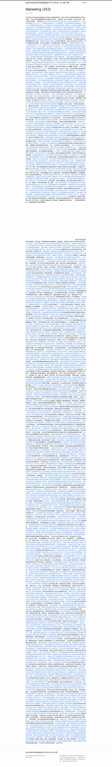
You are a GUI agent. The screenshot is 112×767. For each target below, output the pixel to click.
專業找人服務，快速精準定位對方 (53, 493)
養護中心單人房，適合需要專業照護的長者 (63, 566)
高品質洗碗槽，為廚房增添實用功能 (59, 131)
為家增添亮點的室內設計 (37, 332)
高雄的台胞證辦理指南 (65, 579)
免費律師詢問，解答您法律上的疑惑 (44, 631)
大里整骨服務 (46, 733)
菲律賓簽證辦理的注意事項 (51, 57)
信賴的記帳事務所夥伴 (47, 253)
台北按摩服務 (34, 39)
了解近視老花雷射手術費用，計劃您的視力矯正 (64, 450)
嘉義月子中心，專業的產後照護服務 (44, 697)
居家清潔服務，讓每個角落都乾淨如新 (48, 125)
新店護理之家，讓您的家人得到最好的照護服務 (51, 623)
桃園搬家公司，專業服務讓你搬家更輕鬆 (39, 277)
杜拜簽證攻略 (43, 55)
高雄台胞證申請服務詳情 (51, 300)
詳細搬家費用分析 (80, 35)
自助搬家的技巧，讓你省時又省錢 (64, 554)
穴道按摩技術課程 (35, 558)
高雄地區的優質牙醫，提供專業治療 (56, 713)
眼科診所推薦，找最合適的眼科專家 (62, 45)
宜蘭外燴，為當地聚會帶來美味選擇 (58, 676)
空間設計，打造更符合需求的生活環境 (46, 281)
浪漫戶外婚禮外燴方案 (40, 621)
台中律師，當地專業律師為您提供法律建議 (67, 151)
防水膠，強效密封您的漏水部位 (56, 328)
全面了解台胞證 (33, 161)
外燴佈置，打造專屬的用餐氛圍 (75, 387)
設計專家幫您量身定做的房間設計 (69, 581)
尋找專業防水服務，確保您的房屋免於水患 (67, 723)
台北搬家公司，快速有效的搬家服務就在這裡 (68, 163)
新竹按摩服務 (57, 483)
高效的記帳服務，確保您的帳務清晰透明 (53, 194)
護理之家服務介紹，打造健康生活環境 (55, 114)
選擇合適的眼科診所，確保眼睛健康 (41, 644)
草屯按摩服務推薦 (72, 686)
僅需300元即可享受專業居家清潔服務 (46, 391)
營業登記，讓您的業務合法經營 (59, 695)
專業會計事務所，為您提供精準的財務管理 (53, 684)
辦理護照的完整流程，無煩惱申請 (65, 53)
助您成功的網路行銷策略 (77, 721)
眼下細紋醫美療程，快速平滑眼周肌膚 (41, 485)
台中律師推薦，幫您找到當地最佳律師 (52, 84)
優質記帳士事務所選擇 (65, 703)
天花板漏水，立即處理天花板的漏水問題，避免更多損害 (50, 454)
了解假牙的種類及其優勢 (59, 387)
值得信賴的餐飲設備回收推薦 (65, 503)
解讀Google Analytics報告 (70, 658)
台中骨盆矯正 (51, 37)
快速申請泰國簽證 (52, 104)
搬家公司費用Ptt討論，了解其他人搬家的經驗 (42, 86)
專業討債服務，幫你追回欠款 (62, 253)
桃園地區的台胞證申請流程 (39, 328)
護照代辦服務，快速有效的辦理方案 (51, 540)
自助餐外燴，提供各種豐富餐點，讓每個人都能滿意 (71, 86)
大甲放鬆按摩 (61, 438)
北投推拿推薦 (30, 64)
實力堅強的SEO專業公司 (53, 707)
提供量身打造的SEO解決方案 (34, 88)
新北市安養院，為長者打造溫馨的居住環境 (55, 727)
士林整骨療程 (44, 583)
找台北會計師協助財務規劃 (35, 114)
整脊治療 (65, 245)
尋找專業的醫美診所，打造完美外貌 (49, 568)
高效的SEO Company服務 (39, 74)
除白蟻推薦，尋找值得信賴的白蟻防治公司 (46, 703)
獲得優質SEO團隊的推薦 (54, 636)
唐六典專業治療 (32, 147)
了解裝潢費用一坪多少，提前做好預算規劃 (51, 507)
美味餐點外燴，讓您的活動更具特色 (64, 688)
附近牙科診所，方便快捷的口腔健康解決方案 (72, 51)
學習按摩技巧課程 (48, 110)
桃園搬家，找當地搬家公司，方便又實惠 (44, 528)
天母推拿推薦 (80, 184)
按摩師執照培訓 (32, 430)
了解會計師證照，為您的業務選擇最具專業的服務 (45, 312)
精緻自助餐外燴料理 (66, 361)
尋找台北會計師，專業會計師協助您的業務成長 (72, 351)
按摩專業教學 (39, 300)
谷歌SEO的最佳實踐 (80, 261)
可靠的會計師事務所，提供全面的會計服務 (59, 597)
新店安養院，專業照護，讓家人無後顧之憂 (49, 365)
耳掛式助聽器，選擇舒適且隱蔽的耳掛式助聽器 (53, 572)
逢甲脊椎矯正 (61, 147)
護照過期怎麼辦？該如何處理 (73, 288)
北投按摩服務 (71, 290)
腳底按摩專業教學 (63, 391)
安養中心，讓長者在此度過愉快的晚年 (49, 346)
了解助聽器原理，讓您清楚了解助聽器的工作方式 (45, 589)
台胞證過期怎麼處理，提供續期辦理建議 (61, 462)
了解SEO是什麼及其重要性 (50, 699)
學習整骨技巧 (30, 342)
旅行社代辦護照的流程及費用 (37, 713)
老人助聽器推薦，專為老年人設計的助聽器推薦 (54, 192)
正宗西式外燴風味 (60, 169)
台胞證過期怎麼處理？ (34, 247)
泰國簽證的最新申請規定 (47, 41)
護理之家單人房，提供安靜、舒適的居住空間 (67, 174)
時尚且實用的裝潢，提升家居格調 (40, 548)
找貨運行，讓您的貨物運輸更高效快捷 (64, 505)
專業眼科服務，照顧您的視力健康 (70, 589)
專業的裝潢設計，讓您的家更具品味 (73, 674)
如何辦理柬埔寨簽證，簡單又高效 (47, 147)
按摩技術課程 (65, 568)
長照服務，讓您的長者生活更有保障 (44, 102)
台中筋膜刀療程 (30, 560)
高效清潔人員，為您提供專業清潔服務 (66, 47)
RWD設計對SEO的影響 (42, 131)
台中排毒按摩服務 (44, 450)
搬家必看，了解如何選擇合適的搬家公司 (71, 57)
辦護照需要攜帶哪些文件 (58, 434)
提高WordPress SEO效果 (72, 528)
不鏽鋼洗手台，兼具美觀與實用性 (44, 554)
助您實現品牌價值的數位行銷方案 (58, 526)
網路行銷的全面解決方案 (34, 479)
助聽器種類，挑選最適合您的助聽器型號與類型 (57, 251)
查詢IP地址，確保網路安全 (35, 576)
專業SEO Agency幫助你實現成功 (65, 35)
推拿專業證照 (61, 522)
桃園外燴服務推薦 (51, 338)
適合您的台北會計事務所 (78, 357)
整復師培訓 (58, 275)
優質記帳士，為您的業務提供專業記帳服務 (69, 49)
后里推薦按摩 (38, 64)
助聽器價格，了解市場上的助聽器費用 (66, 385)
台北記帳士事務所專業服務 (59, 290)
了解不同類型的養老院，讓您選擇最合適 (43, 275)
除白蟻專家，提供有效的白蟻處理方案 (58, 721)
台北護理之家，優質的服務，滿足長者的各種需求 (58, 123)
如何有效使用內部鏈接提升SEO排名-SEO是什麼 (47, 2)
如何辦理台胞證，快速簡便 (60, 367)
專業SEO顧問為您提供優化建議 (51, 265)
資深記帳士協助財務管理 (45, 39)
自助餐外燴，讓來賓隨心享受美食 (61, 277)
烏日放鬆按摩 (33, 245)
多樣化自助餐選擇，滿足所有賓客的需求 (59, 119)
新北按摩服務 (41, 495)
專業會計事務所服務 (53, 377)
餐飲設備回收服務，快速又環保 (77, 287)
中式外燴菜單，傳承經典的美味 (73, 509)
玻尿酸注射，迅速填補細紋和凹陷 (53, 428)
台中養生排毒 (55, 381)
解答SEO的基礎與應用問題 (47, 296)
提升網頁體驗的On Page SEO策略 (76, 62)
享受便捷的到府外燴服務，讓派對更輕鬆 (46, 178)
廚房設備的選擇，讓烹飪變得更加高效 (49, 642)
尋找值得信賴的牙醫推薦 (63, 37)
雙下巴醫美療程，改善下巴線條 (71, 636)
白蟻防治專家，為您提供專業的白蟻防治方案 (48, 593)
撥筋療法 (48, 290)
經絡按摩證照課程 (56, 243)
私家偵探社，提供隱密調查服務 (59, 308)
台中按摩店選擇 (59, 80)
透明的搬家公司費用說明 (44, 452)
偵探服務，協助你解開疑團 (63, 631)
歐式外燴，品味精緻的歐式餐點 (35, 414)
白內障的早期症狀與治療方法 (77, 489)
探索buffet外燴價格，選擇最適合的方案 (69, 475)
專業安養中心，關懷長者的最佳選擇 (68, 595)
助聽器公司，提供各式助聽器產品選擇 (58, 100)
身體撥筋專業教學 (73, 133)
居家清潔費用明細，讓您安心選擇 (38, 157)
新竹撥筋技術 (81, 340)
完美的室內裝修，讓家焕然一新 (51, 176)
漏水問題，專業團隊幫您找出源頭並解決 (59, 55)
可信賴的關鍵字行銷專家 (50, 186)
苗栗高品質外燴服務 (33, 249)
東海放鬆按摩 (61, 528)
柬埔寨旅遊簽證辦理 (59, 39)
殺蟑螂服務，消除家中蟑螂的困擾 (68, 106)
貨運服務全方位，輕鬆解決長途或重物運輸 (70, 186)
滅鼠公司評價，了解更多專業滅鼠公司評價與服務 (67, 625)
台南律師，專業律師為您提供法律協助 (38, 285)
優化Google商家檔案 (57, 668)
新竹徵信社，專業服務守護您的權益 (41, 473)
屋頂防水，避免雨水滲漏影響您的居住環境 (56, 501)
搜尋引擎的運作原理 (41, 119)
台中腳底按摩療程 (63, 281)
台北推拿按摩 (62, 135)
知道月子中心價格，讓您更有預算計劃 (44, 385)
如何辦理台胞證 (70, 522)
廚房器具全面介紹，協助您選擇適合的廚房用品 (51, 497)
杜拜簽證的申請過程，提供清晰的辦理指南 (71, 377)
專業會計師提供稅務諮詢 (41, 314)
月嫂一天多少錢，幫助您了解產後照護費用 (42, 463)
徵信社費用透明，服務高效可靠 (56, 426)
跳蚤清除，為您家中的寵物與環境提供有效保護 (44, 520)
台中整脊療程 (65, 418)
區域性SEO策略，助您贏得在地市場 (52, 654)
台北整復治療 (62, 607)
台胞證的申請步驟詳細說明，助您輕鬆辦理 (69, 534)
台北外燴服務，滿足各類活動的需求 (36, 121)
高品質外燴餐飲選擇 (71, 302)
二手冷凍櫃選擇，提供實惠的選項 (64, 23)
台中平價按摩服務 (66, 176)
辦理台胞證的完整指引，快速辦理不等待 (37, 359)
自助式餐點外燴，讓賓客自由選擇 (62, 644)
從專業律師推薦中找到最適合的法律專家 (39, 381)
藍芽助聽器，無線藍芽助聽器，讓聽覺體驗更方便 (59, 410)
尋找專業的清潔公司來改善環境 (62, 473)
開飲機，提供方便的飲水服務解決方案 (65, 495)
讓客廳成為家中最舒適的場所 (46, 53)
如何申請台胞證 (66, 420)
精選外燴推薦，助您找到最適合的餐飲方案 (46, 709)
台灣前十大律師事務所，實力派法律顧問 (55, 133)
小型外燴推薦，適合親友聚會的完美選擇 (72, 355)
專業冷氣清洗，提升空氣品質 (67, 564)
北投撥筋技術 (40, 410)
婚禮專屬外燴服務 (32, 656)
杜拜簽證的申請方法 (62, 550)
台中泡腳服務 (82, 133)
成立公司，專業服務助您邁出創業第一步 (42, 27)
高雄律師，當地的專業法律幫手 (54, 332)
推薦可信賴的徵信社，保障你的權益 (70, 709)
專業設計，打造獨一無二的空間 (60, 404)
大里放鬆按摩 (47, 646)
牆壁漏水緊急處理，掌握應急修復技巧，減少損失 (59, 544)
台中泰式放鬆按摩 (38, 133)
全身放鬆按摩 (75, 55)
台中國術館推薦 (53, 106)
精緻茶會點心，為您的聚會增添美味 (56, 257)
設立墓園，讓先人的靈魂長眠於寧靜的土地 (61, 314)
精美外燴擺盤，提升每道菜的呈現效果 (66, 102)
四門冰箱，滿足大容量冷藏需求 (66, 469)
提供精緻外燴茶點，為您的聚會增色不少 (47, 298)
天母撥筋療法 (39, 436)
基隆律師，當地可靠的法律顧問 (47, 438)
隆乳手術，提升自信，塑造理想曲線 (50, 249)
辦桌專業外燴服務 (48, 174)
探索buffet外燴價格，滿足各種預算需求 (51, 29)
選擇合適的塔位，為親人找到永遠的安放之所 (66, 542)
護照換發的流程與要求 (52, 395)
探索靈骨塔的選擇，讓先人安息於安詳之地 (50, 519)
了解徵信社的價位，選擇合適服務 (76, 670)
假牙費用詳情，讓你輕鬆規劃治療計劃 (72, 458)
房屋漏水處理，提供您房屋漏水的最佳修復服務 (41, 363)
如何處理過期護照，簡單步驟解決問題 (46, 729)
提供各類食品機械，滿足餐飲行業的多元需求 (42, 169)
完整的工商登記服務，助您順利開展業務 (49, 141)
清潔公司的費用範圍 (65, 82)
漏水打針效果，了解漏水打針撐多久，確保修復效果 (57, 255)
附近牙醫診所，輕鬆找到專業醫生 (69, 381)
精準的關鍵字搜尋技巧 (34, 259)
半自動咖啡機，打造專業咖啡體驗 (50, 355)
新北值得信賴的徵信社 (44, 404)
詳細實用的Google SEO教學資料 (45, 288)
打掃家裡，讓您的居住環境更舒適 (61, 31)
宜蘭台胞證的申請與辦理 (34, 271)
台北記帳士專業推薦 (31, 53)
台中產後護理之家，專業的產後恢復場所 (74, 412)
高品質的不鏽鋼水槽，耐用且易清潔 (37, 731)
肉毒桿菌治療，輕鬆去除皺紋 (74, 279)
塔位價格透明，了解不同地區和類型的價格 (41, 80)
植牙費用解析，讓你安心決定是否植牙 (64, 479)
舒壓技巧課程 (55, 452)
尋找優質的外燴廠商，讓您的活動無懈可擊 (54, 306)
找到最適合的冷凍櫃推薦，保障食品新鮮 (58, 513)
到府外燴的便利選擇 (48, 688)
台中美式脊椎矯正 (54, 701)
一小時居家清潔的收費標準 (44, 33)
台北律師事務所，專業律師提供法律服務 (37, 491)
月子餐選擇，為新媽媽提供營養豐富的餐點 (43, 578)
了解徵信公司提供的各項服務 (76, 395)
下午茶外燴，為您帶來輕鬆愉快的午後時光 (38, 243)
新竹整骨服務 (70, 261)
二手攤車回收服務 (36, 587)
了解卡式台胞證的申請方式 (63, 515)
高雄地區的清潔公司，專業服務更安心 (54, 344)
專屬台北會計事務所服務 (76, 399)
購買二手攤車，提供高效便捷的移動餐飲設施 (51, 112)
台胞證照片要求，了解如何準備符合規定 (47, 579)
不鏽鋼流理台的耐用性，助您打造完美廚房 (56, 609)
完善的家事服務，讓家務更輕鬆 (66, 184)
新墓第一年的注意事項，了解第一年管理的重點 (50, 94)
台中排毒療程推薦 (52, 633)
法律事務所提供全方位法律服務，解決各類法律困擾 (46, 471)
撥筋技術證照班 (60, 288)
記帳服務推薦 (48, 127)
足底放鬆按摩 (37, 302)
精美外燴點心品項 (53, 581)
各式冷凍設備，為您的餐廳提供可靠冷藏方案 (63, 393)
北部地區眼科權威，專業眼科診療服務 (41, 625)
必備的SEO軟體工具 (57, 448)
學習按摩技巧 (34, 346)
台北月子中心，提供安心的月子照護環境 (50, 656)
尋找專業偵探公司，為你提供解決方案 (40, 31)
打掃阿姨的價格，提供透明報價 (50, 51)
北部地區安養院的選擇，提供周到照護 (59, 680)
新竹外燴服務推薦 (68, 556)
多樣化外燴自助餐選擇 (51, 135)
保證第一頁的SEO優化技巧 (61, 489)
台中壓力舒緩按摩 (34, 572)
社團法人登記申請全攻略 (73, 520)
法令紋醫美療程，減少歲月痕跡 (75, 672)
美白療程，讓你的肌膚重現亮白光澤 (52, 615)
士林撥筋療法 (51, 74)
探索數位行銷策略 (36, 733)
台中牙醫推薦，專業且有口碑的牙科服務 (53, 302)
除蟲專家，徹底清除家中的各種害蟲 (36, 418)
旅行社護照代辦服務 (68, 365)
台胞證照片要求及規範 (61, 72)
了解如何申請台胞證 (60, 78)
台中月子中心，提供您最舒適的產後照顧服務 (69, 74)
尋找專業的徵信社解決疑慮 (75, 694)
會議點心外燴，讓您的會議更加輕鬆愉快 (51, 477)
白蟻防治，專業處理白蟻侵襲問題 (44, 60)
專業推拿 (31, 709)
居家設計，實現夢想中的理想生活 (40, 648)
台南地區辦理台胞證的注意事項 (50, 564)
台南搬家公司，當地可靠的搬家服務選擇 (48, 458)
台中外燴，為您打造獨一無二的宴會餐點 (66, 60)
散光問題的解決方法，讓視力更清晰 (43, 155)
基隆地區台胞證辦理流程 (78, 119)
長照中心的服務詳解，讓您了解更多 (44, 342)
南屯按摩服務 (50, 349)
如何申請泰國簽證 (76, 631)
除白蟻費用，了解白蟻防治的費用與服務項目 (71, 178)
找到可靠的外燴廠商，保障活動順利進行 (67, 182)
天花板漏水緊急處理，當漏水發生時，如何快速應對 (44, 499)
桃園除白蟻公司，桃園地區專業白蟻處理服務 (39, 444)
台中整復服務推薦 (52, 184)
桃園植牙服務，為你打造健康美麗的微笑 (53, 326)
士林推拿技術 (74, 155)
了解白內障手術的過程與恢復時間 (53, 21)
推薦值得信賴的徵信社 (47, 259)
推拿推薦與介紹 (46, 64)
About (84, 2)
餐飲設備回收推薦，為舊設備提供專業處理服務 (54, 269)
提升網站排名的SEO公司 (50, 62)
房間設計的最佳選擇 (65, 701)
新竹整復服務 (50, 78)
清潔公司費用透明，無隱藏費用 (35, 135)
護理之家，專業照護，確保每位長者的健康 (41, 532)
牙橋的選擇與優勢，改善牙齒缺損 (62, 369)
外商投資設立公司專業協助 (74, 426)
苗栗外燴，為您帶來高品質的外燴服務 (74, 442)
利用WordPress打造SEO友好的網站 (58, 171)
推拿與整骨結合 (73, 568)
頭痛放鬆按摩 (61, 338)
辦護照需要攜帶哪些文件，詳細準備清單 (37, 308)
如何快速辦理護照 (67, 656)
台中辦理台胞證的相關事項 (51, 406)
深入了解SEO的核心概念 (56, 96)
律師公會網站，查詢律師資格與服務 (54, 660)
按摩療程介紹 (37, 326)
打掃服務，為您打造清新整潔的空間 (74, 80)
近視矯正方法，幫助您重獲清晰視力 (47, 351)
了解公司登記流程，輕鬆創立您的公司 (64, 619)
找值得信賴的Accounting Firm (36, 78)
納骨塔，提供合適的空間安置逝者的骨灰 (56, 159)
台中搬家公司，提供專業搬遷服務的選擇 (62, 652)
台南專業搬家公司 (43, 196)
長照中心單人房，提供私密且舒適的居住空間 (58, 546)
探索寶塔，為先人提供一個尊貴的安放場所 (71, 125)
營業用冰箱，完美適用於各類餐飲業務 (37, 581)
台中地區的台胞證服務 (74, 713)
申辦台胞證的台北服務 (46, 635)
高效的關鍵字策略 (55, 548)
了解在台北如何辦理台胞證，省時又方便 (67, 697)
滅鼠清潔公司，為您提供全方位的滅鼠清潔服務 (50, 25)
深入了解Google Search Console (59, 196)
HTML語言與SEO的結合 (71, 96)
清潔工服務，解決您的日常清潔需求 (63, 33)
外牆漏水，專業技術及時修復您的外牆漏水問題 (55, 481)
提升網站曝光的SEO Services (38, 68)
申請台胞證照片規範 (35, 84)
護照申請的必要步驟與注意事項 (75, 108)
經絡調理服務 (61, 517)
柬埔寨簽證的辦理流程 (65, 298)
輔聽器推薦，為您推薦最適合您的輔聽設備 (62, 491)
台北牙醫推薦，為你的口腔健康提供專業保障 (46, 82)
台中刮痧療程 (68, 733)
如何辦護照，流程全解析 (75, 192)
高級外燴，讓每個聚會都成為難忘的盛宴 (40, 369)
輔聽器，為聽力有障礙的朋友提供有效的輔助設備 (41, 49)
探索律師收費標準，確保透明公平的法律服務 (47, 422)
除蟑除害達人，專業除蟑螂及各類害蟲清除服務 (51, 261)
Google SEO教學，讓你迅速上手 (45, 47)
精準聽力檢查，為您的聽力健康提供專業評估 (52, 279)
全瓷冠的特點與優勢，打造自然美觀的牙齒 (56, 530)
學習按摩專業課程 (55, 359)
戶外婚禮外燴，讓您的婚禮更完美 (64, 27)
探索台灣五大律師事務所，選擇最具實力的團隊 (42, 737)
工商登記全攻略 (70, 684)
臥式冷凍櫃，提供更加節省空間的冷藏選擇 (49, 245)
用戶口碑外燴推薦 (65, 611)
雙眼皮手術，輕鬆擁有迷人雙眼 (69, 719)
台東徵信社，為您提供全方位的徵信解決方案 (46, 143)
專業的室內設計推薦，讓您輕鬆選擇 (71, 265)
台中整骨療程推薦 (40, 513)
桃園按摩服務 (50, 705)
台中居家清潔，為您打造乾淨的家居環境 (62, 648)
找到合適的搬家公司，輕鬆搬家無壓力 (50, 412)
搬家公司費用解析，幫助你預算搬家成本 (59, 334)
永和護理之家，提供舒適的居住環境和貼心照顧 (54, 316)
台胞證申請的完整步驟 (53, 418)
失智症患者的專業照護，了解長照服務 (54, 108)
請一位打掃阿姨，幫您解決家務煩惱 (73, 403)
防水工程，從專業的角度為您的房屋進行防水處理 (71, 416)
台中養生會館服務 (72, 190)
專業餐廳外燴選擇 (74, 43)
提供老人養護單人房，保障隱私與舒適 (58, 165)
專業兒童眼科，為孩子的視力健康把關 (52, 76)
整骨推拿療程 (50, 137)
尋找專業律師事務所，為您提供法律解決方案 (46, 379)
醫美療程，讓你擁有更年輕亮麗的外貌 (44, 149)
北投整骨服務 (74, 37)
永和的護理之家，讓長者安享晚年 (76, 88)
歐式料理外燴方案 (76, 515)
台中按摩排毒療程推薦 (40, 37)
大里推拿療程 (75, 611)
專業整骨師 (76, 644)
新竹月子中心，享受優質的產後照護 (43, 23)
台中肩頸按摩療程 (38, 406)
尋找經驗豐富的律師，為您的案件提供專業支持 (65, 353)
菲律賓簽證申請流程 (49, 436)
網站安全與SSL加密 (38, 159)
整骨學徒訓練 (49, 495)
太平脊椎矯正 (80, 70)
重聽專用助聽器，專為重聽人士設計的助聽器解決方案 (59, 129)
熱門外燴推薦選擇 (80, 491)
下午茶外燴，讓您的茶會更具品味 (55, 310)
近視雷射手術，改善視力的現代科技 (44, 515)
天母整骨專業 (63, 395)
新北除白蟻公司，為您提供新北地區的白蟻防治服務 (53, 161)
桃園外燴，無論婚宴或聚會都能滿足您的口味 (42, 163)
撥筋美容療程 (62, 62)
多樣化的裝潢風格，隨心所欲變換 (38, 526)
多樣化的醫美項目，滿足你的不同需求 (73, 141)
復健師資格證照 (80, 53)
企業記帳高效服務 (73, 727)
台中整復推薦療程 (32, 112)
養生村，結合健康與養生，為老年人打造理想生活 (47, 662)
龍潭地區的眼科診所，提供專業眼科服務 (43, 35)
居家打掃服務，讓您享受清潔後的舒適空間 (45, 607)
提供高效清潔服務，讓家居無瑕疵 (69, 452)
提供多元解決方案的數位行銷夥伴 (72, 603)
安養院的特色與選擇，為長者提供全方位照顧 (54, 686)
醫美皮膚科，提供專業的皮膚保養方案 (68, 578)
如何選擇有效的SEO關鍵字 (35, 609)
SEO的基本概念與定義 (34, 287)
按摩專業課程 (62, 699)
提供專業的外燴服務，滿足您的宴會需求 (40, 542)
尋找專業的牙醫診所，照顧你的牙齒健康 (60, 324)
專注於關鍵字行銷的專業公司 (42, 552)
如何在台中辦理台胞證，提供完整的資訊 (46, 599)
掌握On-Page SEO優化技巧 (45, 483)
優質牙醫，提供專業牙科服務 (42, 353)
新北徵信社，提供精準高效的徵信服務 (69, 599)
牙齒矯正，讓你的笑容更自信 (34, 493)
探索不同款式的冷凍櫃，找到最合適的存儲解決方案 (56, 357)
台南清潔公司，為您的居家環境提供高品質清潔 (49, 320)
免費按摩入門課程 (71, 169)
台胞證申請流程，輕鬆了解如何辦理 (64, 705)
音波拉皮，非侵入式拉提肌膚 (41, 652)
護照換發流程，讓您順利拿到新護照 (67, 440)
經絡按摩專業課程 (70, 587)
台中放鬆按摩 (66, 349)
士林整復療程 (48, 367)
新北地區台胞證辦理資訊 (58, 646)
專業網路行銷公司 (57, 558)
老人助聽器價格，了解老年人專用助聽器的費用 (61, 70)
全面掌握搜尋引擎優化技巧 (62, 155)
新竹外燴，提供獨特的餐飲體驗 (75, 114)
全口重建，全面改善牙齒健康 (64, 436)
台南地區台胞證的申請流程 (56, 115)
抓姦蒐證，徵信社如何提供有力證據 (39, 153)
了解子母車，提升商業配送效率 (76, 306)
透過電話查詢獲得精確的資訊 (69, 271)
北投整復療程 (39, 629)
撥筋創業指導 (30, 37)
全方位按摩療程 (37, 255)
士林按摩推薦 (43, 721)
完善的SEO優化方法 (74, 562)
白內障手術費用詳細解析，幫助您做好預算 (67, 725)
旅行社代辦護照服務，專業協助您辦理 (54, 88)
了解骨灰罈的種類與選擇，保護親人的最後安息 (71, 741)
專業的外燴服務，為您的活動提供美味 (55, 190)
